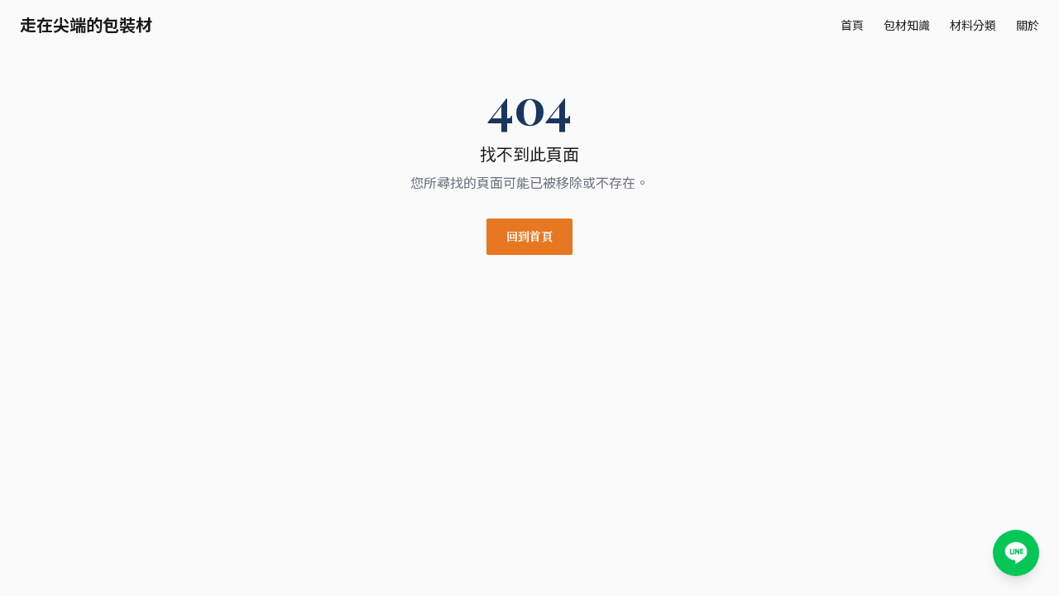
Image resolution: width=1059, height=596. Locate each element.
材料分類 (973, 25)
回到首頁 (529, 236)
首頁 (852, 25)
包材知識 (907, 25)
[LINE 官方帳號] (1016, 553)
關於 (1027, 25)
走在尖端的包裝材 (86, 24)
